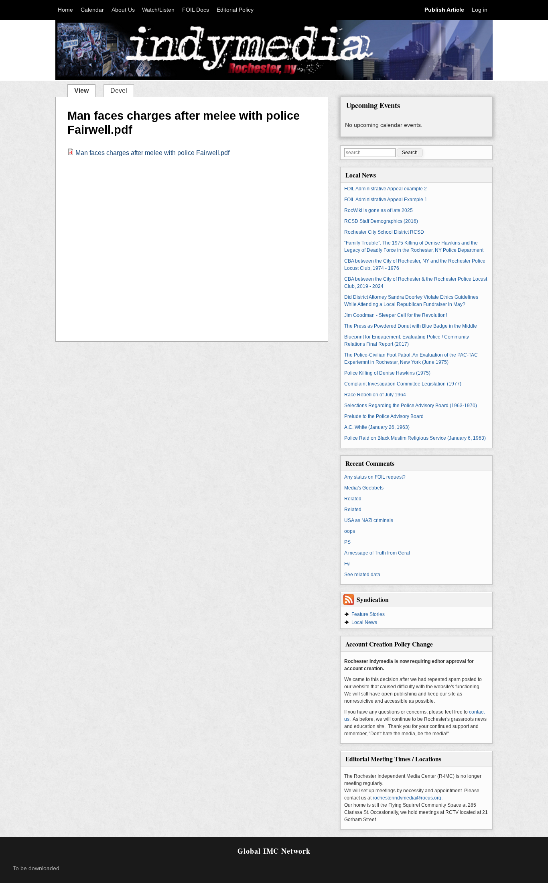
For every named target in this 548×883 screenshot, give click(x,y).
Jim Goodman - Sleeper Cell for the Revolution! (395, 315)
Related (352, 499)
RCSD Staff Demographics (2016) (381, 221)
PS (347, 542)
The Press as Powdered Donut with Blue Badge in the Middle (410, 326)
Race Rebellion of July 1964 (375, 395)
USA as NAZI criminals (368, 520)
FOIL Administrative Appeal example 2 (385, 189)
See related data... (364, 574)
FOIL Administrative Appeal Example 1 (385, 199)
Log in (479, 10)
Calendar (92, 10)
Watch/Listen (158, 10)
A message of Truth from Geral (377, 553)
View (84, 90)
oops (349, 531)
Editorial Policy (235, 10)
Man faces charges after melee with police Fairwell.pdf (152, 152)
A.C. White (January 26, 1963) (377, 427)
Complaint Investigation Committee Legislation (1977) (402, 384)
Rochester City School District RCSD (384, 232)
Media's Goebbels (364, 488)
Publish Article (444, 10)
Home (65, 10)
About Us (123, 10)
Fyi (347, 564)
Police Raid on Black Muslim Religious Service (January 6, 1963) (415, 438)
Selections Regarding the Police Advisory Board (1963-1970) (410, 405)
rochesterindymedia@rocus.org (407, 798)
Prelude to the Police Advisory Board (384, 416)
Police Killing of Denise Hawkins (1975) (387, 373)
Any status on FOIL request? (375, 477)
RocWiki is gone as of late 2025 (378, 210)
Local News (364, 622)
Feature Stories (368, 614)
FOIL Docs (195, 10)
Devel (118, 90)
